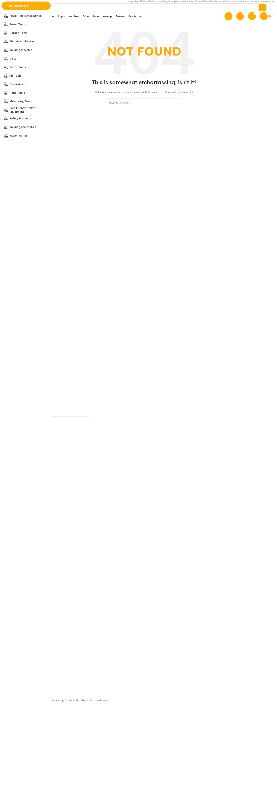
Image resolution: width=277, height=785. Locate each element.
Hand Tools (21, 739)
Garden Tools (22, 759)
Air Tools (19, 752)
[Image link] (52, 555)
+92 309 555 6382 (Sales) (31, 705)
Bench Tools (22, 746)
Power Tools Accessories (30, 772)
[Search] (262, 7)
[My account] (228, 16)
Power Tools (22, 765)
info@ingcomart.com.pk (30, 718)
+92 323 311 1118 (27, 712)
